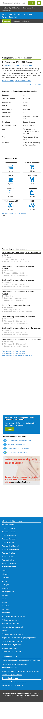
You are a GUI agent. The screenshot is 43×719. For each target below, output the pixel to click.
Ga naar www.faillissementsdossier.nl (14, 664)
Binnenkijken (6, 21)
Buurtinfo (17, 14)
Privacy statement (31, 695)
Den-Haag (5, 609)
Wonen (4, 17)
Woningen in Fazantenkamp (17, 452)
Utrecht (4, 602)
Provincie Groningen (9, 539)
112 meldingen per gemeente (12, 641)
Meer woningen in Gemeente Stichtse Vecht (17, 355)
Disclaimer (20, 695)
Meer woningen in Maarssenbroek (13, 353)
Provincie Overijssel (8, 553)
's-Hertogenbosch (8, 592)
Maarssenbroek (28, 8)
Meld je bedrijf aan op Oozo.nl (12, 627)
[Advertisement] (21, 42)
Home (4, 14)
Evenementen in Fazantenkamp (18, 448)
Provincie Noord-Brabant (10, 546)
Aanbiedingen (26, 21)
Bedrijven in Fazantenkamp (17, 444)
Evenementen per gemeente (12, 652)
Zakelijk (29, 14)
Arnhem (4, 581)
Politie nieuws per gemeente (11, 645)
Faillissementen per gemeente (12, 634)
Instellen (9, 429)
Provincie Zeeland (8, 560)
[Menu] (39, 3)
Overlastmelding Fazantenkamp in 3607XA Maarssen (21, 328)
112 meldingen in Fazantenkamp (19, 440)
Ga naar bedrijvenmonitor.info (12, 675)
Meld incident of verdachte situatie (13, 616)
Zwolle (4, 599)
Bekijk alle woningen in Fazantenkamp (16, 81)
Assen (4, 570)
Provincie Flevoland (8, 528)
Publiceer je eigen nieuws (10, 620)
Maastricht (5, 588)
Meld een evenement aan (11, 623)
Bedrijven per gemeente (10, 648)
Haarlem (5, 595)
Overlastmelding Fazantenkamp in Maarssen (18, 280)
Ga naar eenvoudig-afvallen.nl (12, 685)
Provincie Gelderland (9, 535)
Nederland (6, 8)
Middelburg (5, 606)
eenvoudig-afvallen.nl (20, 482)
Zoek (31, 3)
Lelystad (4, 574)
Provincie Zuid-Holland (9, 563)
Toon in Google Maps (33, 84)
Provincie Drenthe (8, 525)
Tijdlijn (10, 14)
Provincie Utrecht (8, 556)
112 (23, 14)
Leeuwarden (6, 577)
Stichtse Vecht (16, 8)
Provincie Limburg (8, 542)
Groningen (5, 585)
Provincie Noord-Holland (10, 549)
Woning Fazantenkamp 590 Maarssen (16, 305)
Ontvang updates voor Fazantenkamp (19, 65)
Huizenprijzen (16, 21)
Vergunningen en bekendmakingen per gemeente (19, 638)
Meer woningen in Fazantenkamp (13, 351)
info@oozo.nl (26, 693)
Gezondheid (13, 17)
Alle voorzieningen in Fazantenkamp (14, 213)
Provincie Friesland (8, 532)
